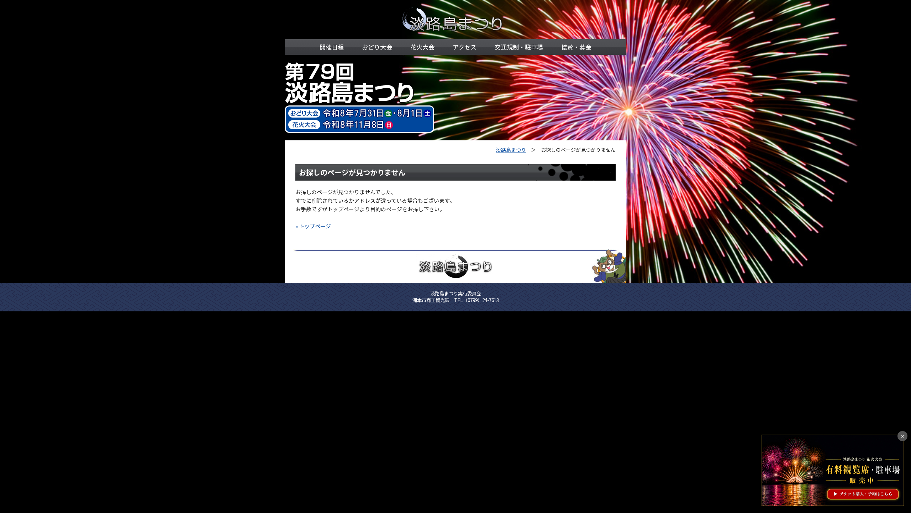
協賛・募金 (576, 46)
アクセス (464, 46)
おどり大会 (377, 46)
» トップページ (313, 226)
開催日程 (332, 46)
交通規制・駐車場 (519, 46)
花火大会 (422, 46)
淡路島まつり (511, 149)
